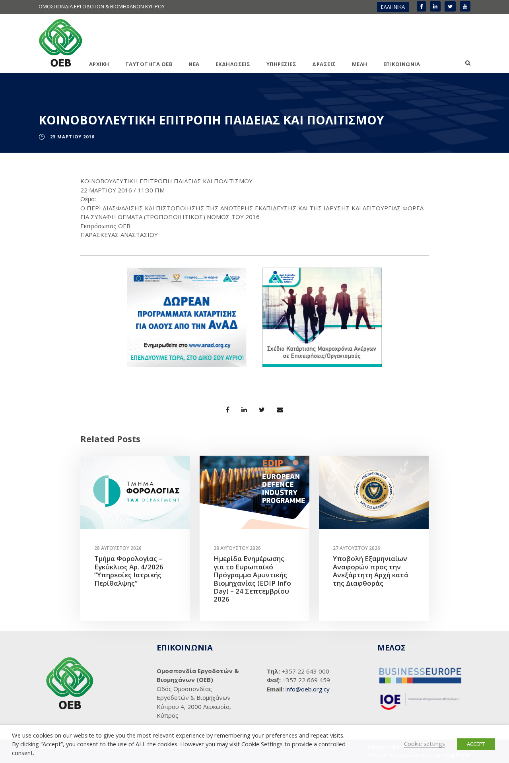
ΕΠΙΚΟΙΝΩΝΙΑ (401, 64)
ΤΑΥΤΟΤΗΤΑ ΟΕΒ (149, 64)
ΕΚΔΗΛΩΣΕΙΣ (233, 64)
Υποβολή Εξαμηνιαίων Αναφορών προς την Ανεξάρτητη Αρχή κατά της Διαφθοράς (370, 570)
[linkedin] (435, 6)
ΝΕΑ (194, 64)
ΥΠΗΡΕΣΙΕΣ (281, 64)
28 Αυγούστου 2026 (118, 548)
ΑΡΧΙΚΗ (99, 64)
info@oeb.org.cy (308, 689)
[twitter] (450, 6)
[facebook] (421, 6)
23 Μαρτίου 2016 (72, 137)
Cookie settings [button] (424, 743)
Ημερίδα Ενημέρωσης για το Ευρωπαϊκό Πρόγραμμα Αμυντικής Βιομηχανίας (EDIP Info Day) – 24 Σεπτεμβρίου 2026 (252, 579)
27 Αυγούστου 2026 (356, 548)
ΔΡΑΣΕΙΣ (324, 64)
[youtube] (465, 6)
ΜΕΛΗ (359, 64)
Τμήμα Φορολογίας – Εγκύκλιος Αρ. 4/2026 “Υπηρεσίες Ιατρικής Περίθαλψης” (128, 570)
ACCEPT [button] (476, 743)
